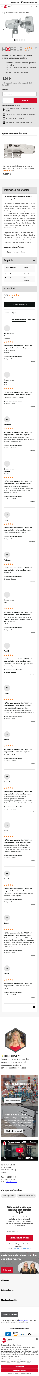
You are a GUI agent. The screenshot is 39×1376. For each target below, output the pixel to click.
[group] (19, 156)
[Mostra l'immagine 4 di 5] (22, 40)
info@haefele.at (11, 1182)
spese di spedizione (24, 1320)
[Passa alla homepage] (8, 6)
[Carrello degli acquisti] (37, 7)
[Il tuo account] (32, 7)
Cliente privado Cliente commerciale (24, 2)
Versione (5, 89)
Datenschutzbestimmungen (22, 1248)
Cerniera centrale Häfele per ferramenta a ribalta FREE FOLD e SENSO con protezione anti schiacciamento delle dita (19, 167)
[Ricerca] (21, 7)
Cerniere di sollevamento (26, 1196)
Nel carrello (25, 100)
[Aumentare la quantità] (11, 100)
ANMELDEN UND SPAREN (19, 1238)
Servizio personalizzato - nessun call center (21, 114)
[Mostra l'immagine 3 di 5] (19, 40)
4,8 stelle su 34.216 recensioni (16, 118)
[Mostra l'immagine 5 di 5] (24, 40)
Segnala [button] (8, 359)
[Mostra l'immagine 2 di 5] (17, 40)
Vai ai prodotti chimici (13, 1100)
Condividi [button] (13, 359)
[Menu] (2, 7)
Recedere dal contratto (10, 1314)
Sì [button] (4, 359)
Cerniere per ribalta (8, 1196)
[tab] (19, 319)
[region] (19, 28)
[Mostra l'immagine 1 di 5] (15, 40)
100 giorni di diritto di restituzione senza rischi (20, 109)
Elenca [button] (6, 313)
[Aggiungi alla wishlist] (35, 48)
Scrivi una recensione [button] (19, 304)
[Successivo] (36, 28)
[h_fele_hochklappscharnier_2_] (19, 26)
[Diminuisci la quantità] (4, 100)
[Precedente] (3, 28)
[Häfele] (12, 49)
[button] (28, 49)
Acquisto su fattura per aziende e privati (19, 122)
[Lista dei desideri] (26, 7)
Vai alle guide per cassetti (14, 1131)
